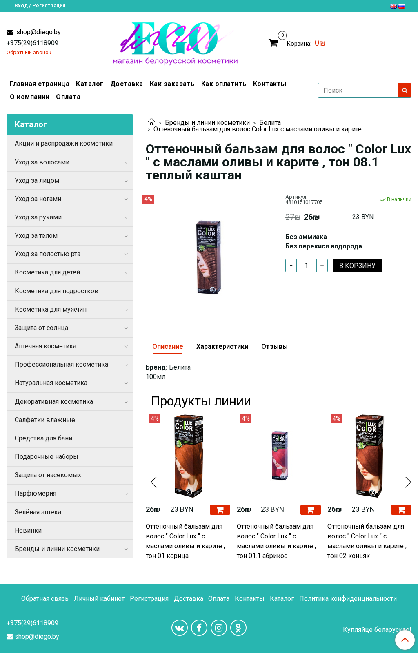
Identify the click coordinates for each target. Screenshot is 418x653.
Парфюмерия (35, 493)
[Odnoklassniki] (238, 628)
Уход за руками (38, 217)
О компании (29, 97)
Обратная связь (45, 598)
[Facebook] (199, 628)
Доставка (126, 84)
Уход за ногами (38, 199)
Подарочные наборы (46, 456)
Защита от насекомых (48, 475)
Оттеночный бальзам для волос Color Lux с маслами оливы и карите (257, 129)
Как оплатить (224, 84)
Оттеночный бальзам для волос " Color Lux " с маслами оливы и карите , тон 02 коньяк (367, 541)
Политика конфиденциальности (348, 598)
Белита (270, 122)
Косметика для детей (47, 272)
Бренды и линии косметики (207, 122)
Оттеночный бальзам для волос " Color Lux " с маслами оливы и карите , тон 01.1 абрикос (276, 541)
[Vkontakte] (179, 628)
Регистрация (149, 598)
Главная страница (39, 84)
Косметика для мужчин (51, 309)
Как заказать (172, 84)
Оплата (68, 97)
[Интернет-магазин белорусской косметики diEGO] (175, 42)
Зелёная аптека (38, 512)
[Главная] (151, 122)
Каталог (90, 84)
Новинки (28, 530)
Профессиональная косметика (61, 364)
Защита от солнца (41, 328)
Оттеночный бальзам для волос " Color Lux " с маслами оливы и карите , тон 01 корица (185, 541)
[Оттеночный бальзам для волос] (209, 257)
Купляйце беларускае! (377, 629)
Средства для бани (43, 438)
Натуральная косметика (51, 383)
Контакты (270, 84)
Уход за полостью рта (47, 254)
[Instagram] (219, 628)
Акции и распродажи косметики (64, 143)
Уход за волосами (42, 162)
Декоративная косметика (54, 401)
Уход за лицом (37, 180)
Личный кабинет (99, 598)
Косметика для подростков (56, 291)
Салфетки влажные (45, 420)
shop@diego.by (38, 32)
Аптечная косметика (45, 346)
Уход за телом (36, 235)
